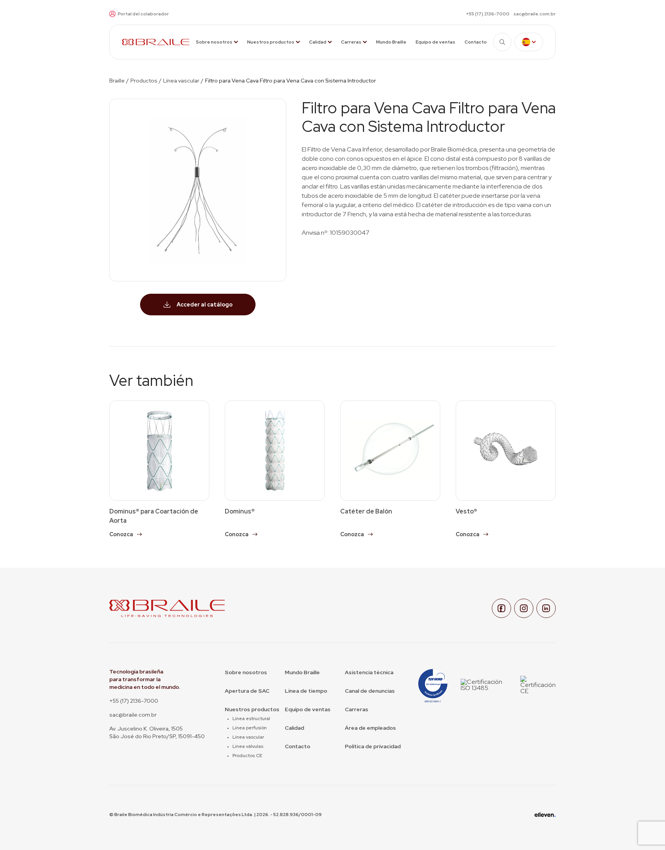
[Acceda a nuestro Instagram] (523, 608)
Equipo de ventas (435, 42)
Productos (143, 80)
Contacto (475, 42)
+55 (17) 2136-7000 (488, 14)
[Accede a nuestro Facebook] (501, 608)
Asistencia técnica (369, 672)
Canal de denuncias (370, 690)
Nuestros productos (270, 42)
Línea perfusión (249, 728)
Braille (117, 80)
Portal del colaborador (143, 14)
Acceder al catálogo (204, 304)
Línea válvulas (247, 746)
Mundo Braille (391, 42)
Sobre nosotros (214, 42)
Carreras (351, 42)
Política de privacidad (373, 746)
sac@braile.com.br (534, 14)
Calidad (317, 42)
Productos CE (247, 755)
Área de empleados (370, 727)
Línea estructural (251, 718)
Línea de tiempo (306, 690)
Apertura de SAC (247, 690)
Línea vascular (181, 80)
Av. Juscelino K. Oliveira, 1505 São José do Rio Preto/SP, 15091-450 (157, 732)
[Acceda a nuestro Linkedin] (546, 608)
